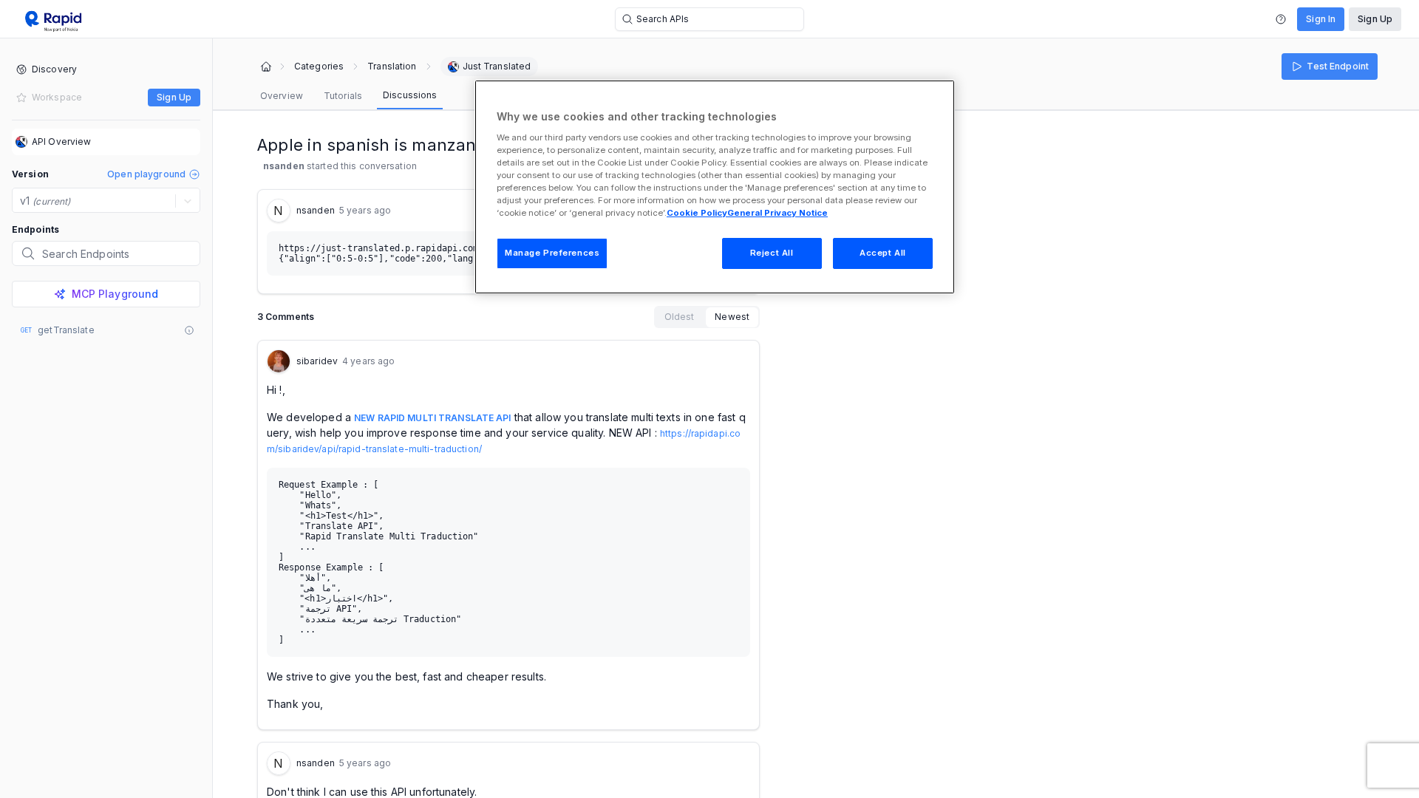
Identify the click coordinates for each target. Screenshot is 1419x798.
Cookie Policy (697, 213)
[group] (707, 317)
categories (319, 66)
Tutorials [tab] (343, 95)
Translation (391, 66)
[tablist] (348, 96)
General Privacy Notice (777, 213)
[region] (714, 187)
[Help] (1281, 19)
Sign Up (1375, 18)
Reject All (772, 253)
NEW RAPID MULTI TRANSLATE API (432, 417)
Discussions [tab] (410, 94)
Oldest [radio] (679, 316)
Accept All (883, 253)
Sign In (1320, 18)
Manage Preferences (552, 253)
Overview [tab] (281, 95)
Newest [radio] (732, 316)
